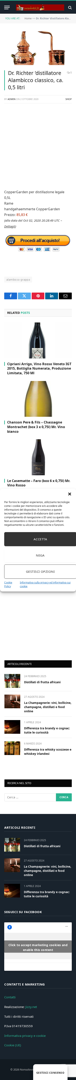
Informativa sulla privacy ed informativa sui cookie (45, 584)
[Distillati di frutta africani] (12, 681)
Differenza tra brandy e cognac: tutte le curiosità (47, 730)
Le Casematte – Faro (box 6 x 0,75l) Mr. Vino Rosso (38, 483)
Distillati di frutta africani (42, 682)
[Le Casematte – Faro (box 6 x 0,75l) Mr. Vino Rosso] (38, 457)
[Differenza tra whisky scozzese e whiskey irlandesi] (12, 748)
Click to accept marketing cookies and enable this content (38, 947)
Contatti (10, 997)
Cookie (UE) (12, 1045)
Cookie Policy (8, 584)
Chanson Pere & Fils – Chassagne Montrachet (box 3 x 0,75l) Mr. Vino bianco (36, 427)
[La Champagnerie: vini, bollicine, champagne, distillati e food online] (12, 701)
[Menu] (7, 7)
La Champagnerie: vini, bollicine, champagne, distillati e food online (47, 707)
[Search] (69, 7)
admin (11, 99)
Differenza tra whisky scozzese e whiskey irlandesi (47, 751)
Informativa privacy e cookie (25, 1035)
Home (28, 18)
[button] (70, 494)
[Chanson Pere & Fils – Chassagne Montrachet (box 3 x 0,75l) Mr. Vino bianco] (38, 399)
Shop (68, 99)
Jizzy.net (31, 1007)
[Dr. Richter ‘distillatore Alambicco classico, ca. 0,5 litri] (38, 48)
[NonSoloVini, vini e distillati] (40, 7)
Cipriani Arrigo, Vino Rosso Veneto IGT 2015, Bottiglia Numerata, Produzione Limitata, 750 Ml (39, 369)
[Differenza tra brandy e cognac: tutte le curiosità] (12, 727)
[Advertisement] (38, 146)
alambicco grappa (18, 279)
